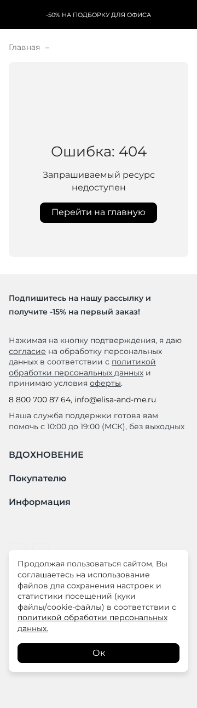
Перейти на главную (98, 212)
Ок (98, 653)
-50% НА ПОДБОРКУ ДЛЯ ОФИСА (98, 15)
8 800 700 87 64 (40, 399)
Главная (24, 47)
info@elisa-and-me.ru (115, 399)
